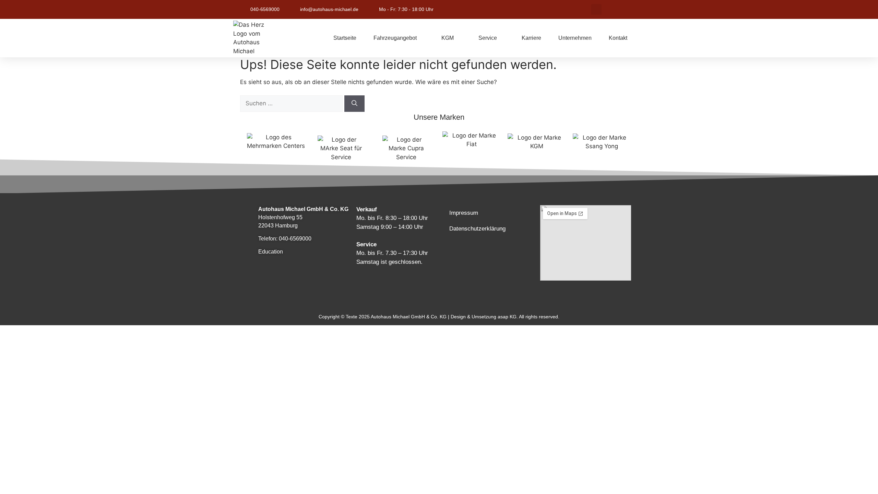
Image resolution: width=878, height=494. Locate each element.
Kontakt (618, 38)
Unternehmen (575, 38)
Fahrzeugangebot (395, 38)
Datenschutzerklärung (477, 228)
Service (487, 38)
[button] (596, 9)
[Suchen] (354, 103)
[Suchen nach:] (292, 103)
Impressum (463, 213)
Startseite (344, 38)
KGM (447, 38)
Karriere (531, 38)
